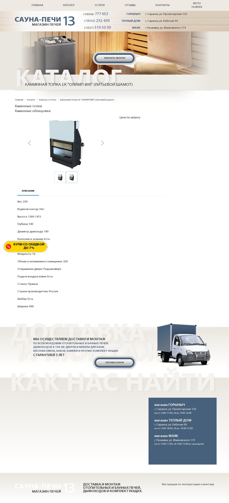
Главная (37, 5)
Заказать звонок (114, 58)
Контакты (162, 5)
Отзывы (130, 5)
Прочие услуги (114, 363)
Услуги (100, 5)
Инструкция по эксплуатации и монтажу (188, 484)
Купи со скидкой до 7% (29, 246)
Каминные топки (28, 106)
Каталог (69, 5)
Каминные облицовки (33, 111)
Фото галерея (197, 5)
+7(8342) (95, 14)
